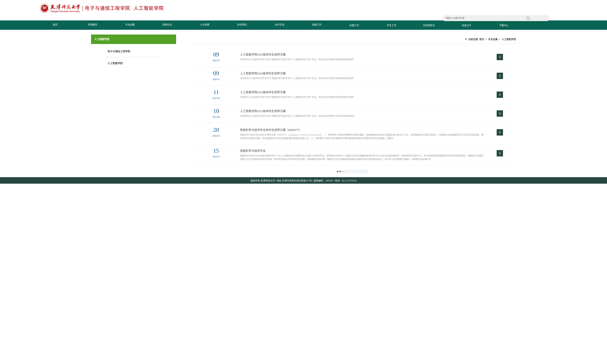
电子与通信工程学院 (118, 51)
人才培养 (204, 24)
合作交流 (279, 24)
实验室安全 (429, 25)
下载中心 (504, 25)
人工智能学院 (115, 63)
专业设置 (130, 24)
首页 (55, 24)
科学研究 (242, 24)
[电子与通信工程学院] (103, 12)
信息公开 (466, 25)
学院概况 (92, 24)
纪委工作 (354, 25)
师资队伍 (167, 24)
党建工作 (317, 24)
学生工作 (391, 25)
